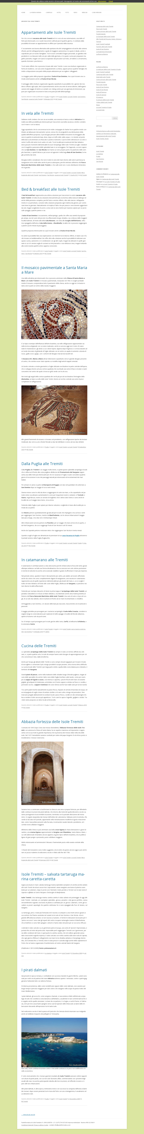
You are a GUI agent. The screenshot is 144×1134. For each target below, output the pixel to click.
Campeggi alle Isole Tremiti (104, 26)
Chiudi (111, 1)
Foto (67, 12)
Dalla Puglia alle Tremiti (42, 463)
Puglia (47, 97)
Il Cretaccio (99, 97)
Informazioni (102, 1)
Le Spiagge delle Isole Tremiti (105, 36)
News (98, 105)
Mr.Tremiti (59, 99)
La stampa (48, 953)
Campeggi (49, 12)
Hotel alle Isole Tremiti (103, 77)
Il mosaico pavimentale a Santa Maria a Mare (54, 270)
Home (23, 12)
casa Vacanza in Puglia (70, 536)
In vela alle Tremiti (37, 113)
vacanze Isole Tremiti (35, 99)
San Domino (81, 97)
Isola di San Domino (102, 49)
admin (47, 632)
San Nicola (24, 99)
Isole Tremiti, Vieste (102, 139)
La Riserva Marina (35, 12)
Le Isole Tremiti (72, 97)
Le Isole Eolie (100, 110)
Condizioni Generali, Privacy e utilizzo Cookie (34, 1125)
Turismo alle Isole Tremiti (104, 47)
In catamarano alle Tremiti (44, 559)
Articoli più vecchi (28, 1115)
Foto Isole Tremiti (101, 29)
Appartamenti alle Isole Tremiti (48, 32)
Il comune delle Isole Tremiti (105, 100)
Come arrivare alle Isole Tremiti (106, 31)
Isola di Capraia (101, 95)
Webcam (84, 12)
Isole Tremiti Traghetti (103, 44)
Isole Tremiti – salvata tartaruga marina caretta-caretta (53, 876)
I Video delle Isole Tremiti (104, 102)
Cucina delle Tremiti (38, 645)
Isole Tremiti (63, 97)
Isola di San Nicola (102, 90)
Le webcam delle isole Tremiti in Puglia (108, 69)
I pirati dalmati (34, 969)
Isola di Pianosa (101, 92)
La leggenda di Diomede (104, 52)
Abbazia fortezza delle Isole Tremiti (52, 721)
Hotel (59, 12)
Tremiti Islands (101, 34)
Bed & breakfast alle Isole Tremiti (50, 189)
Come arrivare (96, 12)
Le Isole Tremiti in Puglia (103, 107)
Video (75, 12)
